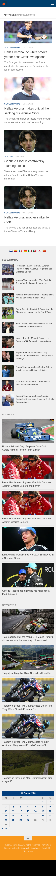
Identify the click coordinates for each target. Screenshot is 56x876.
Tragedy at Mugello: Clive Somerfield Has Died (27, 673)
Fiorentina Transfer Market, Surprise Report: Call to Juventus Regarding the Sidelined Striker (34, 268)
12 (21, 811)
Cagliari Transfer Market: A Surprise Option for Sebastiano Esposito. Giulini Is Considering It (35, 399)
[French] (21, 250)
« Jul (4, 828)
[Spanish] (16, 250)
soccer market (13, 47)
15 (43, 811)
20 (28, 815)
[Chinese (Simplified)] (45, 250)
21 (35, 815)
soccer (8, 156)
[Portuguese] (35, 250)
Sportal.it (25, 848)
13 (28, 811)
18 (13, 815)
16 (50, 811)
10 (6, 811)
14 (35, 811)
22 (43, 815)
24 (6, 820)
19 (21, 815)
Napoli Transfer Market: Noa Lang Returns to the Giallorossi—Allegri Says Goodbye (34, 355)
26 (21, 820)
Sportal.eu (35, 848)
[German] (26, 250)
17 (6, 815)
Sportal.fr (46, 848)
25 (13, 820)
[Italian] (30, 250)
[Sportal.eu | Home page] (5, 3)
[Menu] (52, 3)
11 (13, 811)
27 (28, 820)
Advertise (46, 845)
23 (50, 815)
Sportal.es (28, 851)
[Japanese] (40, 250)
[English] (11, 250)
